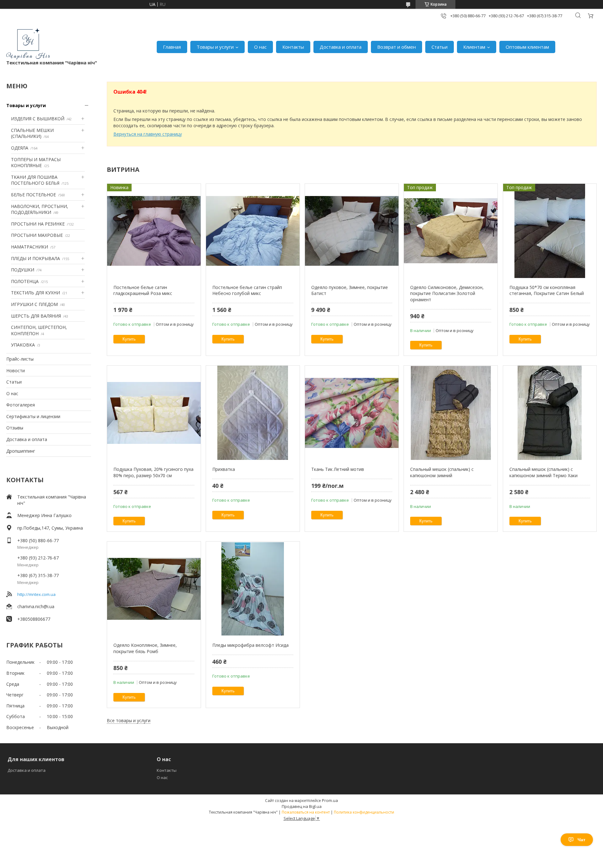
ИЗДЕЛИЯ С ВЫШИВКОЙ (37, 119)
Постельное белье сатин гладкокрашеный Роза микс (142, 290)
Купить (129, 339)
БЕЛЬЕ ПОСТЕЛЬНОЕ (33, 195)
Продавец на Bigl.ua (302, 806)
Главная (172, 47)
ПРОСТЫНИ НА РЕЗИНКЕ (38, 224)
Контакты (293, 47)
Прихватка (223, 469)
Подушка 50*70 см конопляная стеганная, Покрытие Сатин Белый (546, 290)
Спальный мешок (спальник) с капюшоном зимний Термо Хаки (543, 472)
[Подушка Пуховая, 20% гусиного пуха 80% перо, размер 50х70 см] (153, 413)
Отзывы (14, 428)
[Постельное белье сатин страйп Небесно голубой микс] (252, 231)
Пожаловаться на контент (306, 812)
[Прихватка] (252, 413)
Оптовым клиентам (527, 47)
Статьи (440, 47)
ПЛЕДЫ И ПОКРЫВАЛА (35, 258)
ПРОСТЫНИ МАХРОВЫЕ (37, 235)
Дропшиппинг (20, 451)
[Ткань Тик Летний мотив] (351, 413)
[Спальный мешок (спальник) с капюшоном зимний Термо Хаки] (549, 413)
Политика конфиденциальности (364, 812)
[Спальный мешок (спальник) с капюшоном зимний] (450, 413)
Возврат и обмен (396, 47)
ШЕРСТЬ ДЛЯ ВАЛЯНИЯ (36, 316)
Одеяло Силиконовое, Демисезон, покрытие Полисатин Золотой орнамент (447, 293)
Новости (15, 370)
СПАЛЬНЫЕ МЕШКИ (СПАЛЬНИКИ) (32, 133)
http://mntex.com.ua (36, 594)
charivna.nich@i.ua (35, 606)
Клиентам (474, 47)
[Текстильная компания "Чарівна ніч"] (28, 43)
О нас (260, 47)
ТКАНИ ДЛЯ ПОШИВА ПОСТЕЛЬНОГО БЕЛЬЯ (35, 180)
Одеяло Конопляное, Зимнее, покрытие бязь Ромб (145, 648)
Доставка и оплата (340, 47)
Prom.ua (330, 800)
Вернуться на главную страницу (147, 134)
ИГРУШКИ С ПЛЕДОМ (34, 304)
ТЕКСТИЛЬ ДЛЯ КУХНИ (35, 293)
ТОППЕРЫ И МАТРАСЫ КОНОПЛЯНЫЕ (36, 162)
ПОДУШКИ (22, 270)
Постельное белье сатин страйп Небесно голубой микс (247, 290)
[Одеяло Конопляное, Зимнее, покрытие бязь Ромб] (153, 589)
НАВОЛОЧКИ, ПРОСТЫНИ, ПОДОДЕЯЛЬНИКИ (39, 209)
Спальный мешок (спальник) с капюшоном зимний (442, 472)
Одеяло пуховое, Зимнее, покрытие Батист (349, 290)
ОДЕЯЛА (19, 148)
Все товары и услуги (128, 720)
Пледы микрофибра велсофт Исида (250, 645)
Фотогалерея (20, 405)
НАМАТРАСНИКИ (29, 247)
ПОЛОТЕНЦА (25, 281)
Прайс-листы (20, 359)
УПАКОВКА (23, 345)
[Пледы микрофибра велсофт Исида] (252, 589)
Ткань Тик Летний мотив (337, 469)
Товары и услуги (215, 47)
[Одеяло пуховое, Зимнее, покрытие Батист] (351, 231)
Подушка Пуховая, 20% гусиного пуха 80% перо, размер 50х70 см (153, 472)
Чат (581, 839)
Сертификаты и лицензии (33, 416)
